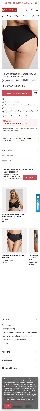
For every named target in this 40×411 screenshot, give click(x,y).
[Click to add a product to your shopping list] (35, 93)
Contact (5, 343)
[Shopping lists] (26, 9)
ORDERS (6, 319)
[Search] (21, 9)
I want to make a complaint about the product (19, 332)
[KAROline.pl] (29, 138)
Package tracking (8, 329)
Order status (6, 325)
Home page (10, 16)
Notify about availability (15, 93)
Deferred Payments (11, 111)
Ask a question (30, 177)
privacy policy (11, 386)
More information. (14, 130)
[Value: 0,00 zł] (32, 9)
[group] (20, 44)
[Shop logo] (9, 10)
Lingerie (18, 16)
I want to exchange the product (14, 340)
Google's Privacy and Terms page (14, 401)
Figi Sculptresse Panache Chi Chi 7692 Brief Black (14, 256)
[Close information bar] (36, 3)
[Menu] (37, 9)
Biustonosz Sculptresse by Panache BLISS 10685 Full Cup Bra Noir (13, 215)
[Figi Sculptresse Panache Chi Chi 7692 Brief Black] (14, 241)
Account (6, 352)
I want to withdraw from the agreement (16, 336)
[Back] (3, 16)
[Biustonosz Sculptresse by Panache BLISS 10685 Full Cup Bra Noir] (14, 200)
